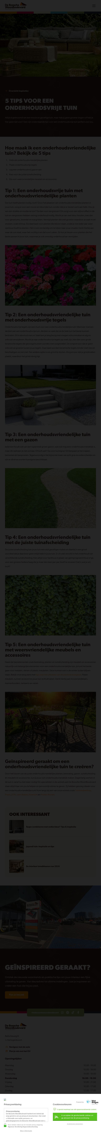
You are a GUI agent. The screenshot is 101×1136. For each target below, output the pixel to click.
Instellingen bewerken (75, 1124)
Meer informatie (26, 1131)
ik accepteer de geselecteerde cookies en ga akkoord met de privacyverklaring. (74, 1116)
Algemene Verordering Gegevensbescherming (23, 1126)
